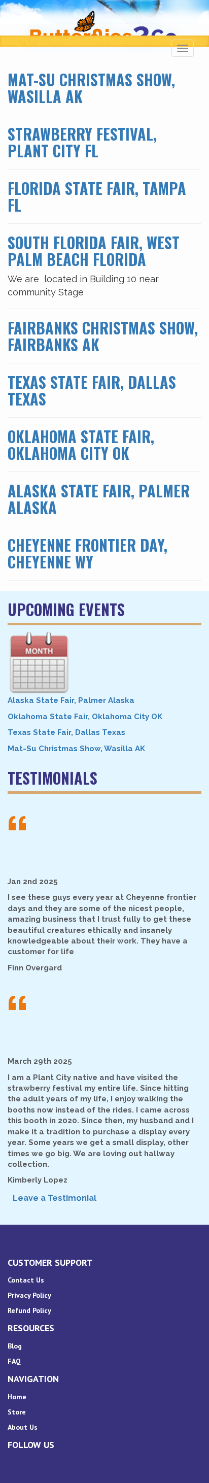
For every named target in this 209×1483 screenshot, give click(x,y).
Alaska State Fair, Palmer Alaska (99, 499)
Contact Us (26, 1280)
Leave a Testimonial (54, 1198)
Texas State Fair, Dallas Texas (92, 390)
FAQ (14, 1361)
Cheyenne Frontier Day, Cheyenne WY (87, 553)
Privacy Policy (29, 1295)
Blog (15, 1346)
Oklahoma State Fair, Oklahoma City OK (81, 444)
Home (17, 1396)
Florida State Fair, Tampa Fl (97, 196)
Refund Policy (29, 1310)
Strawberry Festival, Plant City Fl (82, 142)
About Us (23, 1427)
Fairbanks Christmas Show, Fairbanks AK (103, 336)
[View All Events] (104, 662)
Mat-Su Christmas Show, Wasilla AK (91, 88)
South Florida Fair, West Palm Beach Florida (94, 251)
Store (17, 1412)
